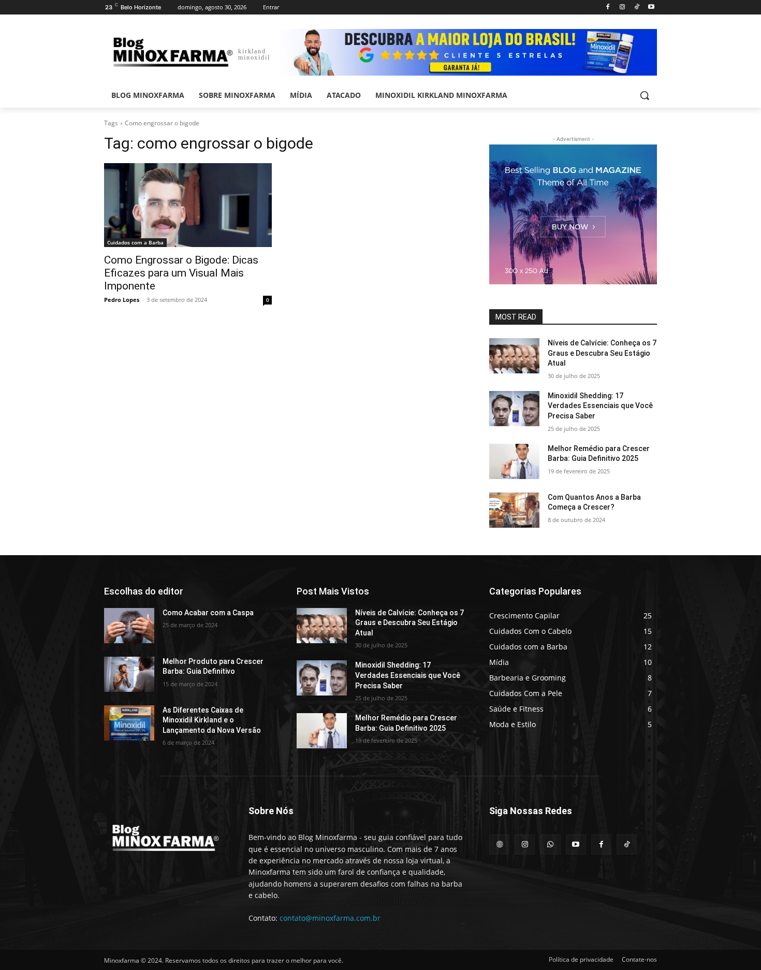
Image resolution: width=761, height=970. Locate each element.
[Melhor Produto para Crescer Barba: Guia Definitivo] (129, 674)
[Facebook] (608, 7)
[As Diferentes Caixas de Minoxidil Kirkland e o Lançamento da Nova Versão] (129, 723)
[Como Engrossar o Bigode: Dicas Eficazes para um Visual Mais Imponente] (188, 205)
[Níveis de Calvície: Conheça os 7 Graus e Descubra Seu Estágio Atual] (514, 355)
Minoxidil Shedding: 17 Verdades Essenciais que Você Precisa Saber (600, 406)
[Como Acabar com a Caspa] (129, 625)
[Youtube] (651, 7)
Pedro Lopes (121, 299)
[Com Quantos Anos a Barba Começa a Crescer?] (514, 510)
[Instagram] (622, 7)
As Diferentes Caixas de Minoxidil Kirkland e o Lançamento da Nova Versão (212, 720)
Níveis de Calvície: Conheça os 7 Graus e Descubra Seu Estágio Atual (602, 353)
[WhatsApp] (550, 844)
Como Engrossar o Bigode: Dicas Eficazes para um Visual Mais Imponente (181, 273)
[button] (644, 95)
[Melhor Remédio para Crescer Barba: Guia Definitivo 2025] (514, 461)
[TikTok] (636, 7)
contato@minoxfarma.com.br (330, 918)
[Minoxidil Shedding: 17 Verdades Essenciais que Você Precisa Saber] (514, 408)
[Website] (499, 844)
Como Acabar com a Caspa (208, 613)
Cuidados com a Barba (135, 242)
